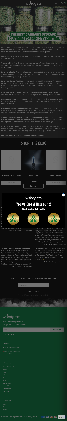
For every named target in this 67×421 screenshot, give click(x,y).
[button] (13, 219)
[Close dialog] (63, 194)
